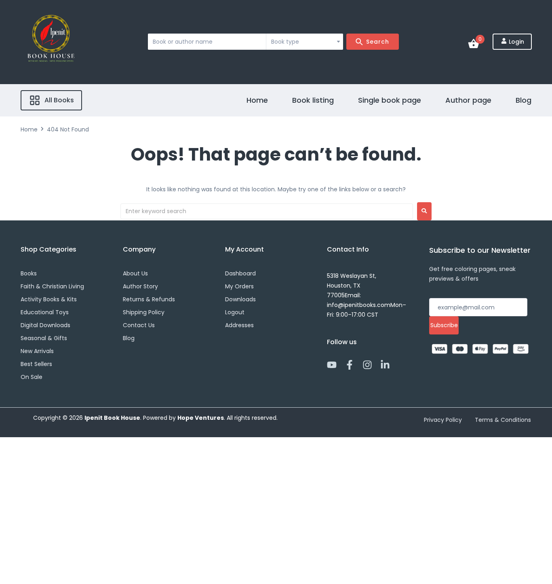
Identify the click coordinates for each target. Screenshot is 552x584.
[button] (51, 100)
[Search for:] (266, 211)
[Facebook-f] (349, 365)
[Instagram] (367, 365)
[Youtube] (332, 365)
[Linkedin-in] (385, 365)
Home (29, 129)
